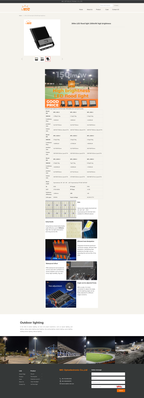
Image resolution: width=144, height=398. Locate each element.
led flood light (34, 384)
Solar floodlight (34, 381)
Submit (121, 390)
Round (36, 374)
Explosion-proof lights (36, 379)
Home (20, 15)
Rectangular (36, 376)
